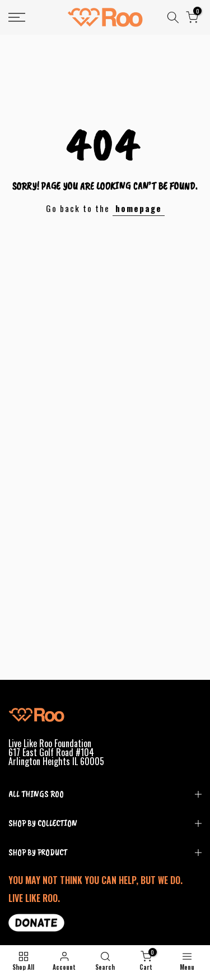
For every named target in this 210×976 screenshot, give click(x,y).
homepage (138, 208)
